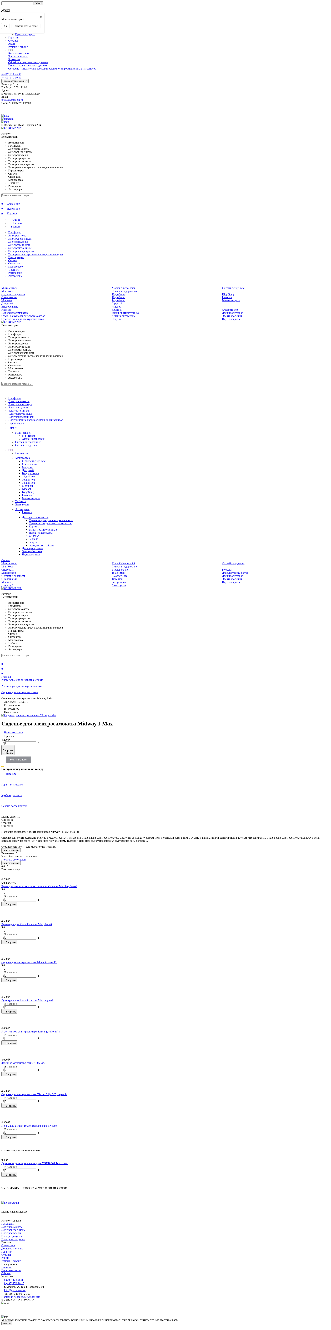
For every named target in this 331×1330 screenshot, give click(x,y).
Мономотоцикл (231, 300)
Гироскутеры (16, 257)
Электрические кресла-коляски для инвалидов (35, 254)
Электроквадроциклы (21, 251)
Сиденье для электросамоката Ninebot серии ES (29, 962)
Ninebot (116, 306)
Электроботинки (232, 315)
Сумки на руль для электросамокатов (23, 315)
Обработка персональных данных (28, 62)
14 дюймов (118, 300)
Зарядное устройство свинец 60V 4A (23, 1062)
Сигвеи (12, 260)
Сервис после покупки (14, 805)
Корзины (117, 309)
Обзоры (6, 1273)
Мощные (6, 300)
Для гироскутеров (232, 312)
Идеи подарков (231, 319)
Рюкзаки (6, 309)
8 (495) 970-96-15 (11, 77)
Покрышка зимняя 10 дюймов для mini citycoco (29, 1125)
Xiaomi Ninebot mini (123, 287)
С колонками (9, 297)
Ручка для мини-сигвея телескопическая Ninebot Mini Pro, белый (39, 886)
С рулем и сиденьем (13, 294)
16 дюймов (118, 297)
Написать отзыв (11, 850)
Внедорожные (9, 306)
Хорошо (7, 1323)
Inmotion (227, 297)
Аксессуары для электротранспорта (22, 679)
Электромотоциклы (20, 247)
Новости (6, 1267)
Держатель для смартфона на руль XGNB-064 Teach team (34, 1163)
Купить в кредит (25, 34)
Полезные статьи (11, 1270)
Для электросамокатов (14, 312)
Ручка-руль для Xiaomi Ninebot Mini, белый (26, 924)
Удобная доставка (11, 795)
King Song (228, 294)
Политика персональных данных (27, 65)
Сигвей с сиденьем (233, 287)
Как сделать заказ (18, 53)
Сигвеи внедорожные (124, 291)
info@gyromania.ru (12, 99)
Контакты (14, 59)
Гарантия (13, 37)
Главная (6, 676)
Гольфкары (14, 232)
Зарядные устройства (41, 545)
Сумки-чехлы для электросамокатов (22, 319)
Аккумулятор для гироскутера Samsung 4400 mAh (30, 1031)
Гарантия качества (12, 784)
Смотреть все (230, 309)
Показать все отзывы (13, 859)
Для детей (7, 303)
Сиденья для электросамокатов (19, 692)
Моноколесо (15, 266)
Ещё (10, 449)
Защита (33, 542)
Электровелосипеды (20, 238)
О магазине (8, 1245)
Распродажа (15, 272)
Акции (12, 43)
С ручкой (117, 303)
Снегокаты (14, 263)
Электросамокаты (18, 235)
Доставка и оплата (12, 1248)
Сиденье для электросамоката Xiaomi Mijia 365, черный (34, 1094)
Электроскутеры (18, 241)
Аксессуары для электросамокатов (21, 686)
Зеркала (33, 538)
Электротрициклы (19, 244)
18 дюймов (118, 294)
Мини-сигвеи (9, 287)
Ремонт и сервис (18, 46)
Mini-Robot (7, 291)
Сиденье (117, 319)
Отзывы (13, 40)
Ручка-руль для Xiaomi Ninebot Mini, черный (27, 1000)
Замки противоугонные (125, 312)
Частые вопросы (18, 56)
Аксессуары (15, 275)
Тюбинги (13, 269)
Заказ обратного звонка (15, 81)
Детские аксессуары (123, 315)
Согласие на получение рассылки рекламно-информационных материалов (52, 68)
